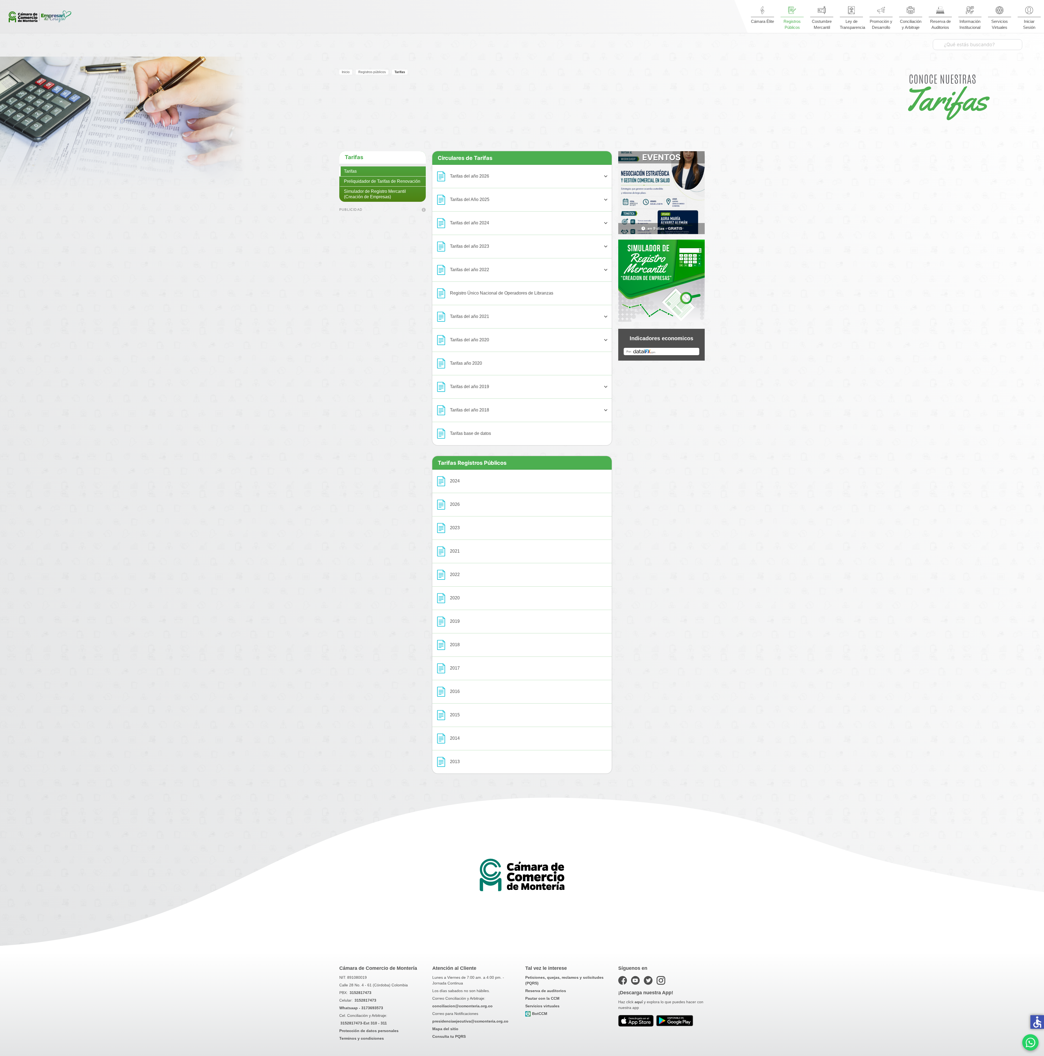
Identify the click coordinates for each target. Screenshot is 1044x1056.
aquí (639, 1002)
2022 (455, 574)
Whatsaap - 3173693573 (361, 1008)
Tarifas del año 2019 (529, 386)
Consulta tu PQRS (449, 1036)
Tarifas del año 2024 (529, 223)
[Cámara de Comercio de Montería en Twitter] (648, 980)
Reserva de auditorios (545, 991)
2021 (455, 551)
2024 (455, 481)
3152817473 (360, 992)
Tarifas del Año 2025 (529, 199)
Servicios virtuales (542, 1006)
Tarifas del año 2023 (529, 246)
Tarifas (354, 157)
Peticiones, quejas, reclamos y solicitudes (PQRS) (564, 980)
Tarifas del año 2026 (529, 176)
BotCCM (539, 1013)
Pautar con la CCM (542, 998)
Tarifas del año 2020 (529, 340)
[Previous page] (626, 228)
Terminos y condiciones (361, 1038)
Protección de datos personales (369, 1031)
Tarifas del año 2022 (529, 270)
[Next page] (696, 228)
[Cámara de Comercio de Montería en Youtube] (635, 980)
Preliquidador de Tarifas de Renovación (382, 181)
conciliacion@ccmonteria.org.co (462, 1006)
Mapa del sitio (445, 1029)
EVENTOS (661, 157)
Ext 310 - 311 (375, 1023)
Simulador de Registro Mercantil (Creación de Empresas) (375, 194)
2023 (455, 527)
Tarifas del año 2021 (529, 316)
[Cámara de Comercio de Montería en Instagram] (661, 980)
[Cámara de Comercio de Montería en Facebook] (622, 980)
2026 (455, 504)
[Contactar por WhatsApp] (1030, 1042)
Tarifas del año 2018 (529, 410)
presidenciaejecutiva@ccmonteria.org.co (470, 1021)
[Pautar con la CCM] (424, 210)
